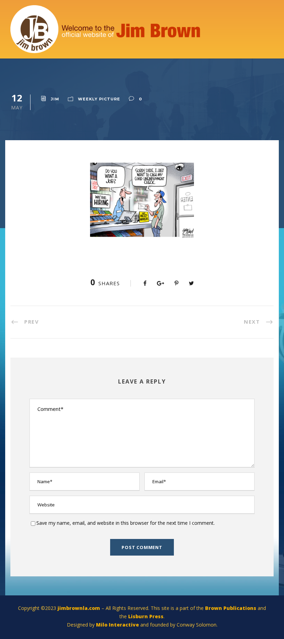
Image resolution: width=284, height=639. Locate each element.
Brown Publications (230, 608)
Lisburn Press (145, 616)
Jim (55, 99)
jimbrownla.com (78, 608)
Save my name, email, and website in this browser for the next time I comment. (125, 523)
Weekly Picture (99, 99)
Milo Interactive (118, 624)
